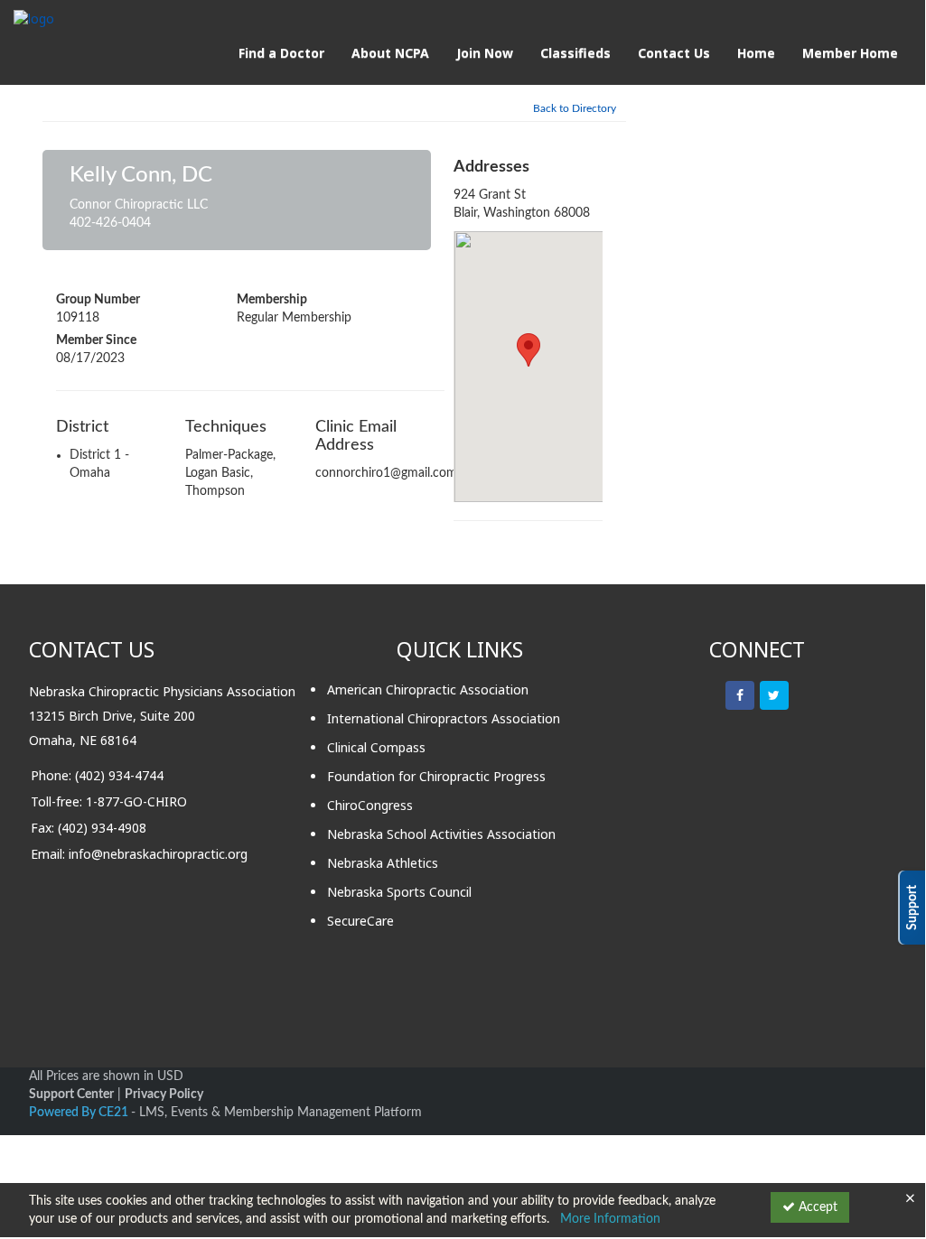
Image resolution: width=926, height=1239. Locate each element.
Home (756, 52)
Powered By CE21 (80, 1112)
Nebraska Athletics (382, 862)
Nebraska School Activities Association (441, 834)
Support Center (71, 1094)
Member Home (850, 52)
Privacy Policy (164, 1094)
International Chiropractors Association (443, 718)
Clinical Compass (376, 747)
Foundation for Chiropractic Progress (436, 776)
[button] (528, 350)
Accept (816, 1207)
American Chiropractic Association (427, 689)
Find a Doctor (281, 52)
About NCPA (390, 52)
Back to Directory (574, 108)
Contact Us (674, 52)
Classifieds (575, 52)
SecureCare (360, 920)
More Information (610, 1219)
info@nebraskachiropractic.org (158, 853)
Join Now (484, 52)
